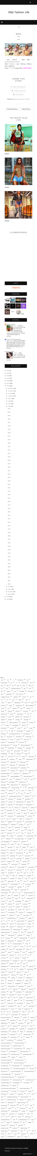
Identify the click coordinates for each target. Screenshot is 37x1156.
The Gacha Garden (5, 1062)
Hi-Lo (31, 870)
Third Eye (12, 1094)
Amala (11, 714)
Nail (33, 946)
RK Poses (21, 997)
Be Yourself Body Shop (14, 733)
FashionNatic (20, 836)
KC (25, 887)
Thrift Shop (20, 1094)
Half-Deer (3, 867)
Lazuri (17, 904)
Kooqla (2, 895)
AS (1, 725)
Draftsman (9, 810)
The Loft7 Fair (4, 1071)
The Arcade (19, 1040)
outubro (10, 393)
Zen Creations (10, 1136)
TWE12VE (3, 1108)
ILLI (30, 872)
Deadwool (19, 799)
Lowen (29, 918)
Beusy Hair (26, 739)
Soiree (31, 1020)
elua (7, 818)
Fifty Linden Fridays (19, 838)
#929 (9, 463)
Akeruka (10, 711)
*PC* (2, 699)
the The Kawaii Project (24, 1088)
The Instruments (27, 1065)
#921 (9, 491)
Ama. (33, 711)
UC (15, 1108)
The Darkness (4, 1054)
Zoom (26, 1136)
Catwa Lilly (21, 770)
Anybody (17, 719)
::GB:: (8, 680)
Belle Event (9, 736)
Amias (9, 716)
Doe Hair (17, 807)
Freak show (26, 844)
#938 (9, 432)
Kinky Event (23, 889)
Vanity (28, 1113)
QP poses (26, 983)
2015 (8, 596)
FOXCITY (12, 844)
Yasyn (9, 1133)
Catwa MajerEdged (5, 773)
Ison (32, 878)
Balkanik (28, 731)
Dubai (30, 810)
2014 (8, 599)
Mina (22, 932)
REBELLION (23, 989)
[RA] (2, 691)
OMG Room (3, 963)
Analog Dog (26, 716)
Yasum (2, 1133)
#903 (9, 553)
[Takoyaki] (30, 691)
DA (16, 793)
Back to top (27, 1153)
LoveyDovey (22, 918)
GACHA (31, 847)
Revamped (3, 994)
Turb (31, 1105)
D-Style (2, 793)
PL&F (28, 974)
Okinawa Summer (5, 960)
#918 (9, 501)
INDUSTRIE (12, 878)
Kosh (9, 895)
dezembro (10, 388)
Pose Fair (20, 977)
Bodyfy (26, 750)
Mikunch (15, 932)
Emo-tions (28, 818)
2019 (8, 378)
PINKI (26, 972)
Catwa (20, 759)
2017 (8, 383)
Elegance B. (10, 816)
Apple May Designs (13, 722)
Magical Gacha (20, 923)
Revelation (11, 994)
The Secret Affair (30, 1079)
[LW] (7, 688)
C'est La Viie (10, 756)
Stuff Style (24, 1026)
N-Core (15, 946)
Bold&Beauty (4, 753)
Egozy (2, 816)
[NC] (24, 688)
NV (28, 955)
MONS (31, 938)
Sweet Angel (10, 351)
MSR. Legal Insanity (17, 943)
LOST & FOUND (26, 915)
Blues (2, 750)
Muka (26, 943)
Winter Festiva (24, 1128)
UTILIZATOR (31, 1111)
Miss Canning (11, 935)
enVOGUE (21, 824)
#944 (9, 412)
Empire (2, 821)
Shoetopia (24, 1014)
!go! (27, 680)
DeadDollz (10, 799)
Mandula (11, 926)
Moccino (8, 938)
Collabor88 (11, 782)
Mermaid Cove (16, 929)
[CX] (13, 685)
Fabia (2, 833)
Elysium (14, 818)
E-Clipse (18, 813)
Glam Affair (27, 855)
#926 (9, 474)
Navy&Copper (19, 949)
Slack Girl (3, 1020)
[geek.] (29, 685)
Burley (2, 756)
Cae (17, 756)
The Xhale (22, 1091)
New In (27, 949)
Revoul (19, 994)
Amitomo (17, 716)
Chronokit (3, 779)
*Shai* (13, 699)
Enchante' (19, 821)
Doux (2, 810)
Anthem (10, 719)
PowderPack (29, 977)
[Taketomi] (21, 691)
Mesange (26, 929)
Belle (2, 736)
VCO (6, 1116)
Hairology (23, 864)
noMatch (30, 952)
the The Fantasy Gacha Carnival (8, 1088)
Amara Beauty (20, 714)
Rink (9, 997)
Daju (22, 793)
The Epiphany (4, 1057)
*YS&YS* (2, 702)
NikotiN (2, 952)
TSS (25, 1105)
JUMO (24, 881)
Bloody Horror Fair (25, 745)
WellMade (3, 1125)
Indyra (19, 878)
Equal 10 (3, 827)
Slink (20, 1020)
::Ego (2, 680)
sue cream (3, 1028)
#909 (9, 532)
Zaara (2, 1136)
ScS (24, 1006)
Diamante (10, 804)
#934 (9, 446)
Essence (25, 827)
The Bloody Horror (19, 1043)
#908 (9, 536)
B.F (7, 731)
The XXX (29, 1091)
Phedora (21, 969)
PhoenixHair (30, 969)
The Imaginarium (16, 1065)
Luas (12, 921)
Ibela (18, 872)
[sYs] (15, 691)
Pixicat (21, 974)
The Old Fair (17, 1074)
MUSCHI (2, 946)
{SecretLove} (9, 694)
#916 (9, 508)
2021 (8, 373)
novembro (11, 391)
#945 (9, 408)
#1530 (7, 221)
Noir (24, 952)
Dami (28, 793)
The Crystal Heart (24, 1051)
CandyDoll (12, 759)
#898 (9, 570)
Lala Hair (3, 901)
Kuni (2, 898)
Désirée (2, 804)
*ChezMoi (15, 697)
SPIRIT (28, 1023)
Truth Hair (12, 1105)
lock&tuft (3, 915)
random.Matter (11, 986)
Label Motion (30, 898)
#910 (9, 529)
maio (9, 406)
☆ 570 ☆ (15, 353)
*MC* (30, 697)
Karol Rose (11, 887)
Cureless (11, 790)
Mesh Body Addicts (5, 932)
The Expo (13, 1057)
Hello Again (9, 340)
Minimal (29, 932)
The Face (21, 1057)
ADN (21, 708)
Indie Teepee (3, 878)
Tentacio (28, 1037)
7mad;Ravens (19, 705)
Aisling (2, 711)
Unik (30, 1108)
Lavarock (10, 904)
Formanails (4, 844)
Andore (3, 719)
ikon (25, 872)
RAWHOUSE (21, 986)
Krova (23, 895)
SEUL (2, 1011)
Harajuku (11, 867)
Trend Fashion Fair (11, 1099)
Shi (1, 1014)
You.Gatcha (23, 1133)
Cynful (22, 790)
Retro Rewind (28, 992)
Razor (28, 986)
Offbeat (24, 957)
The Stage (14, 1085)
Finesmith (30, 838)
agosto (10, 398)
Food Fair (23, 841)
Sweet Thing (4, 1034)
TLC (27, 1094)
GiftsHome (3, 855)
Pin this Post (20, 94)
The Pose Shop (20, 1077)
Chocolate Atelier (27, 776)
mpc (27, 940)
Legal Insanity (11, 909)
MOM (15, 938)
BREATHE (19, 753)
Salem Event (10, 1003)
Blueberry (12, 64)
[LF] (1, 688)
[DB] (18, 685)
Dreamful (23, 810)
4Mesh (10, 705)
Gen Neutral (31, 850)
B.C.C (2, 731)
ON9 (18, 963)
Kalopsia (3, 887)
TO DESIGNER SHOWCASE (12, 1096)
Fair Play (29, 833)
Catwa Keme (23, 767)
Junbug (31, 881)
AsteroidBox (15, 725)
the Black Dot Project (6, 1043)
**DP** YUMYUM (19, 694)
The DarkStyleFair (15, 1054)
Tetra (2, 1040)
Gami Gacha (12, 850)
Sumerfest (21, 1028)
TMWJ (2, 1096)
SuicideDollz (12, 1028)
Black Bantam (11, 742)
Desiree (29, 801)
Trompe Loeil (11, 1102)
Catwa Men (16, 773)
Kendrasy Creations (5, 889)
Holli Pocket (11, 872)
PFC (15, 969)
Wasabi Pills (16, 1122)
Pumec (2, 983)
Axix (25, 728)
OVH (24, 963)
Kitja (19, 892)
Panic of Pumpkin (15, 966)
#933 (9, 450)
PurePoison (18, 983)
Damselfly (3, 796)
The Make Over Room (16, 1071)
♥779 (14, 325)
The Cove (28, 1048)
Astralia (24, 725)
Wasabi (8, 1122)
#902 (9, 556)
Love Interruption (11, 918)
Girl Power (12, 855)
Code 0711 (3, 782)
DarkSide (27, 796)
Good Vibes (19, 858)
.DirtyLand (23, 682)
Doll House (24, 807)
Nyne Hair (3, 957)
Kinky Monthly (4, 892)
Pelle (28, 99)
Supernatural (4, 1031)
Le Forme (3, 906)
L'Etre (16, 898)
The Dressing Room (27, 1054)
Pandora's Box (4, 966)
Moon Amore (11, 940)
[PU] (30, 688)
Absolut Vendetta (29, 705)
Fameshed (3, 836)
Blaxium (15, 745)
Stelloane (15, 1026)
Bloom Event (11, 748)
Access (2, 708)
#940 (9, 426)
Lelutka (20, 909)
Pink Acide (11, 972)
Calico (23, 756)
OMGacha (11, 963)
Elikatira (30, 816)
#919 (9, 498)
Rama (2, 986)
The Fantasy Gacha (19, 1060)
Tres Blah (21, 1099)
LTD (6, 921)
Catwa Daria (23, 762)
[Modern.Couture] (15, 688)
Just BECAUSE (4, 884)
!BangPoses (20, 680)
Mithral (28, 935)
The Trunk (14, 1091)
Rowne (15, 1000)
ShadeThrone (15, 1011)
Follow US (15, 841)
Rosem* (8, 1000)
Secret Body (31, 1006)
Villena (19, 1116)
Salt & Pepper (20, 1003)
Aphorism (26, 719)
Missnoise (20, 935)
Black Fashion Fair (5, 745)
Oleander (15, 960)
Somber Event (4, 1023)
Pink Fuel (19, 972)
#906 (9, 542)
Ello (2, 818)
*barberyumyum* (5, 697)
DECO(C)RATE (27, 799)
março (9, 589)
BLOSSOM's (20, 748)
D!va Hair (10, 793)
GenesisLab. (3, 853)
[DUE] (23, 685)
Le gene (10, 906)
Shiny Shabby (14, 1014)
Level (27, 909)
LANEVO (26, 901)
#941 (9, 422)
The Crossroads (12, 1051)
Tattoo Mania (14, 1037)
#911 (9, 525)
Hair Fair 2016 (4, 864)
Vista (14, 1119)
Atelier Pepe (3, 728)
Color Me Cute (22, 782)
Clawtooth (18, 779)
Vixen (32, 1119)
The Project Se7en (5, 1079)
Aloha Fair (25, 711)
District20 (3, 807)
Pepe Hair (31, 966)
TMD (32, 1094)
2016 (8, 386)
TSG (20, 1105)
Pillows (2, 972)
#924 (9, 481)
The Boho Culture (5, 1045)
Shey (29, 1011)
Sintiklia (25, 1017)
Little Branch (11, 912)
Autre (18, 728)
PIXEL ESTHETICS (4, 974)
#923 (9, 484)
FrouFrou (10, 847)
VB (1, 1116)
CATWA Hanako (21, 765)
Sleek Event (13, 1020)
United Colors (4, 1111)
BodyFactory (17, 750)
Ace (8, 708)
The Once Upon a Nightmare (7, 1077)
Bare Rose (3, 733)
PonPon (13, 977)
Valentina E (11, 1113)
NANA (10, 949)
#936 (9, 439)
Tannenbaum (4, 1037)
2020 (8, 375)
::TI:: (13, 680)
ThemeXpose (19, 1148)
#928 (9, 467)
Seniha (12, 1009)
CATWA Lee (13, 770)
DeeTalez (3, 801)
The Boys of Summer (5, 1048)
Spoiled (2, 1026)
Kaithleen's (28, 884)
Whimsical (12, 1125)
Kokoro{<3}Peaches (28, 892)
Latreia (2, 904)
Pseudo (27, 980)
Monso (2, 940)
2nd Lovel (3, 705)
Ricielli (2, 997)
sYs (19, 1034)
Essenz (10, 830)
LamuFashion (18, 901)
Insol (26, 878)
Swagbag (14, 1031)
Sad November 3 (29, 1000)
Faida (22, 833)
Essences (3, 830)
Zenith (18, 1136)
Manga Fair (20, 926)
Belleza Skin (28, 736)
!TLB (11, 682)
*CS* (10, 68)
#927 (9, 470)
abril (9, 586)
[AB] (7, 685)
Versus (12, 1116)
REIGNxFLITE (19, 992)
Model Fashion (11, 324)
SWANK (21, 1031)
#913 (9, 518)
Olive (22, 960)
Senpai (19, 1009)
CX (16, 790)
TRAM (2, 1099)
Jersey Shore (11, 881)
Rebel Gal (15, 989)
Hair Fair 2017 (14, 864)
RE (8, 989)
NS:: (23, 955)
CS (25, 99)
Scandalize (11, 1006)
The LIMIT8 (31, 1068)
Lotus (2, 918)
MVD (9, 946)
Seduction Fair (4, 1009)
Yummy (31, 1133)
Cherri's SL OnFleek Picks (14, 339)
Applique (24, 722)
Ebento (25, 813)
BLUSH (8, 750)
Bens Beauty (4, 739)
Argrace (31, 722)
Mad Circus (3, 923)
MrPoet (2, 943)
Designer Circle (20, 801)
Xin (27, 1131)
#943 (9, 415)
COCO (31, 779)
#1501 (7, 154)
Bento (11, 739)
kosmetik (16, 895)
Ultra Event (22, 1108)
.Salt (31, 682)
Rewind (26, 994)
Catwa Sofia (3, 776)
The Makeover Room (29, 1071)
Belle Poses (18, 736)
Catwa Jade (3, 767)
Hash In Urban (21, 867)
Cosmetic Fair (24, 784)
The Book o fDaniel (17, 1045)
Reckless (31, 989)
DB (33, 796)
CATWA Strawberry (14, 776)
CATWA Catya (4, 762)
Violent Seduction (5, 1119)
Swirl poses (12, 1034)
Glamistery (3, 858)
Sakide (2, 1003)
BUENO (26, 753)
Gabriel (24, 847)
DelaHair (11, 801)
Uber (9, 1108)
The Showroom (16, 1082)
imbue (7, 875)
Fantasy (11, 836)
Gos (33, 858)
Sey (8, 1011)
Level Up (3, 912)
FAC (17, 833)
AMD (28, 714)
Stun (31, 1026)
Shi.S (7, 1014)
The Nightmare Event (6, 1074)
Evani (16, 830)
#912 (9, 522)
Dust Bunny (10, 813)
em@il (20, 818)
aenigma (28, 708)
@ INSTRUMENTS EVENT (12, 62)
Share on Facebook (19, 87)
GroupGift (9, 861)
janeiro (10, 594)
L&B (22, 898)
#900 (9, 563)
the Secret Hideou (5, 1082)
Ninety (9, 952)
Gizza (20, 855)
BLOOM (2, 748)
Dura (2, 813)
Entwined (13, 824)
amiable (3, 716)
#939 (9, 429)
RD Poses (3, 989)
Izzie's (2, 881)
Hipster (2, 872)
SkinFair (32, 1017)
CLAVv (10, 779)
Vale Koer (3, 1113)
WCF (24, 1122)
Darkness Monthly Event (15, 796)
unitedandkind (14, 1111)
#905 (9, 546)
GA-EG (17, 847)
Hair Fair (25, 861)
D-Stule (29, 790)
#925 (9, 477)
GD (24, 850)
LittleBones (29, 912)
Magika (29, 923)
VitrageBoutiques (23, 1119)
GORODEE (27, 858)
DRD (17, 810)
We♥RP (29, 1122)
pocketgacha (4, 977)
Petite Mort (3, 969)
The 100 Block (10, 1040)
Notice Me (11, 955)
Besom (18, 739)
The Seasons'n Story (17, 1079)
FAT (1, 838)
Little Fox (21, 912)
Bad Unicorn (20, 731)
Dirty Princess (19, 804)
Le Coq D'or (24, 904)
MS (8, 943)
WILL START (14, 1128)
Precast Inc (10, 980)
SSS (8, 1026)
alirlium (17, 711)
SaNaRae (28, 1003)
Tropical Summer (21, 1102)
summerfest (31, 1028)
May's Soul (28, 926)
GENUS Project (19, 853)
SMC (26, 1020)
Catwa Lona (31, 770)
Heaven (2, 870)
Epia (28, 824)
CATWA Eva (3, 765)
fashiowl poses (30, 836)
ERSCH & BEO (17, 827)
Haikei (17, 861)
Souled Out (21, 1023)
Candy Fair (3, 759)
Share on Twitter (19, 90)
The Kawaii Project (5, 1068)
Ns (18, 955)
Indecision (21, 875)
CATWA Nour (25, 773)
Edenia (32, 813)
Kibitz (15, 889)
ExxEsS (29, 830)
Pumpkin (10, 983)
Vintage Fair (27, 1116)
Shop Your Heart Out (6, 1017)
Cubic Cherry (31, 787)
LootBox (11, 915)
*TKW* (26, 699)
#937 (9, 436)
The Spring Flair (4, 1085)
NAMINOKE (3, 949)
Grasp (2, 861)
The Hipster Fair (4, 1065)
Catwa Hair (12, 765)
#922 (9, 487)
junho (9, 403)
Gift (27, 853)
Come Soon (21, 99)
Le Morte (18, 906)
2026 (8, 370)
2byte (26, 702)
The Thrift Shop (4, 1091)
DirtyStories (29, 804)
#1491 (7, 187)
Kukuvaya (30, 895)
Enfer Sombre (4, 824)
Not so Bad (3, 955)
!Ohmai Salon (4, 682)
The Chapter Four (18, 1048)
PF (10, 969)
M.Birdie (30, 921)
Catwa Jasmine (13, 767)
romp (2, 1000)
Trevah (2, 1102)
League (2, 909)
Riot (14, 997)
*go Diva (24, 697)
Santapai (3, 1006)
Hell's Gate (10, 870)
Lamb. (10, 901)
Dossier (32, 807)
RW (21, 1000)
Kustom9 (9, 898)
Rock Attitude (29, 997)
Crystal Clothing (15, 787)
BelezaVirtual (26, 733)
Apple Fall (3, 722)
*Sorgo (20, 699)
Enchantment (29, 821)
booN (12, 753)
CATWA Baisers (29, 759)
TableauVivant (27, 1034)
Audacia (12, 728)
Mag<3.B (12, 923)
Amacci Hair (4, 714)
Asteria (7, 725)
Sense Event (27, 1009)
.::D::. (17, 682)
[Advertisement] (18, 614)
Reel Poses (3, 992)
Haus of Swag (31, 867)
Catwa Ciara (13, 762)
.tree (2, 685)
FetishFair (8, 838)
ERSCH (10, 827)
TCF (21, 1037)
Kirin (13, 892)
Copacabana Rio (14, 784)
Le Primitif (25, 906)
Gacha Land (3, 850)
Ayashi (30, 728)
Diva (10, 807)
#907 (9, 539)
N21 (27, 946)
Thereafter (3, 1094)
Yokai (15, 1133)
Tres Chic (29, 1099)
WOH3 (21, 1131)
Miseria (2, 935)
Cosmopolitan (4, 787)
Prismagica (19, 980)
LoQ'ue (18, 915)
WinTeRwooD (14, 1131)
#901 (9, 560)
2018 (8, 380)
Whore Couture (4, 1128)
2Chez (32, 702)
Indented (29, 875)
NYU (10, 957)
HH (26, 870)
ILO (1, 875)
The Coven (3, 1051)
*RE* (7, 699)
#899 (9, 567)
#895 (9, 580)
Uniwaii (23, 1111)
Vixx (2, 1122)
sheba (23, 1011)
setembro (10, 396)
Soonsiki (13, 1023)
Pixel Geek (13, 974)
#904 (9, 549)
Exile (22, 830)
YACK (33, 1131)
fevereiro (10, 591)
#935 (9, 443)
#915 (9, 512)
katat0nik (19, 887)
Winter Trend (4, 1131)
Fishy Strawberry (5, 841)
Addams (14, 708)
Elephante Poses (20, 816)
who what (20, 1125)
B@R (12, 731)
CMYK (25, 779)
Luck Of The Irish (20, 921)
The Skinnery (26, 1082)
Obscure (17, 957)
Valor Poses (20, 1113)
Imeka (13, 875)
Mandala (3, 926)
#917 (9, 505)
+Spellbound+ (17, 702)
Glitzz (11, 858)
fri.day (2, 847)
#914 (9, 515)
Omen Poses (30, 960)
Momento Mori (23, 938)
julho (9, 401)
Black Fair (21, 742)
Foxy (19, 844)
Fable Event (9, 833)
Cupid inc (3, 790)
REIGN (11, 992)
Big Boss (3, 742)
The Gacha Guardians (19, 1062)
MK (1, 938)
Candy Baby (31, 756)
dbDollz (3, 799)
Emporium (10, 821)
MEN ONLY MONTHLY (5, 929)
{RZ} (2, 694)
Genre (11, 853)
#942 (9, 419)
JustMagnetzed (14, 884)
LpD (1, 921)
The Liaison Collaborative (19, 1068)
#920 (9, 494)
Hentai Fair (19, 870)
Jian (18, 881)
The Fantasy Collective (6, 1060)
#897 (9, 577)
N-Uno (21, 946)
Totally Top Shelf (25, 1096)
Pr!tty (2, 980)
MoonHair (19, 940)
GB (19, 850)
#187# (9, 702)
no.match (17, 952)
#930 (9, 460)
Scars (19, 1006)
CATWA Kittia (4, 770)
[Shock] (8, 691)
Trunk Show (4, 1105)
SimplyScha (17, 1017)
